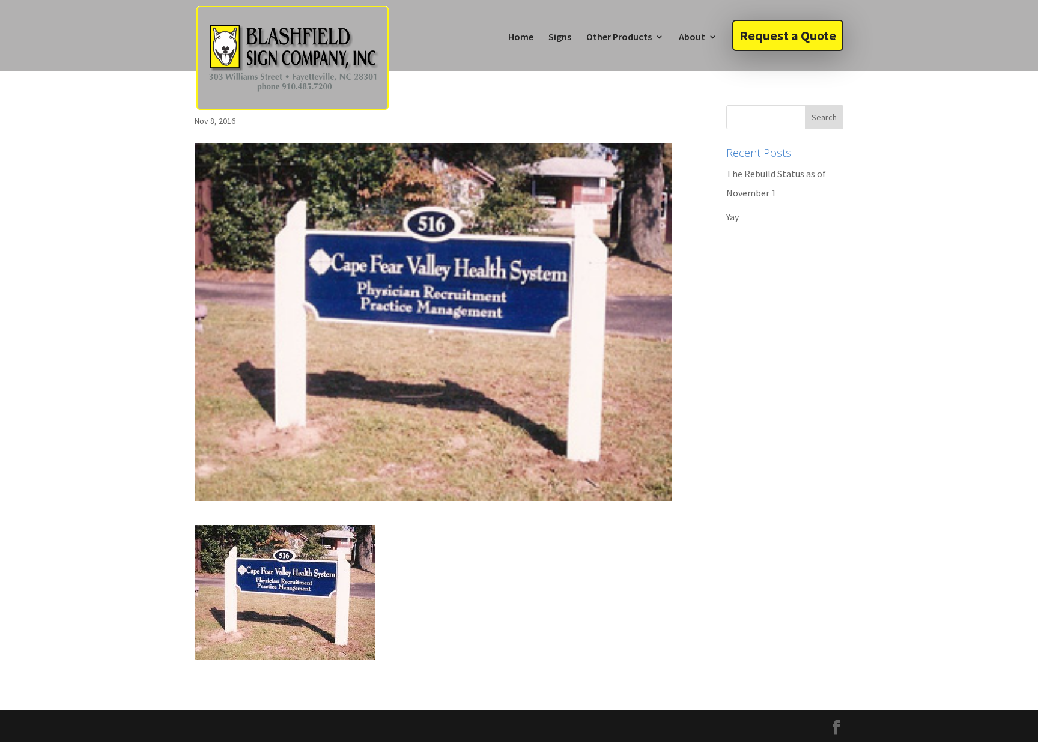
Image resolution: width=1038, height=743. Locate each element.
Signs (559, 37)
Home (520, 37)
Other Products (619, 37)
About (692, 37)
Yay (732, 217)
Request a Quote (787, 35)
